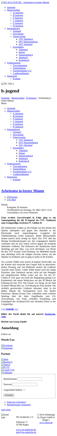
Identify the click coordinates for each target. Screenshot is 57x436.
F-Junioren (18, 18)
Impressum (12, 76)
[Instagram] (7, 348)
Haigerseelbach (26, 55)
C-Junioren (18, 20)
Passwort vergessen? (16, 402)
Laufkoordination (21, 73)
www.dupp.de (46, 422)
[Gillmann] (6, 372)
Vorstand (17, 31)
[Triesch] (5, 364)
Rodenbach (24, 60)
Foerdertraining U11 (22, 71)
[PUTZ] (5, 367)
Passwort (8, 384)
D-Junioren (18, 26)
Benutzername (10, 379)
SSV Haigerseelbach (28, 41)
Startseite (11, 7)
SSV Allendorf (25, 44)
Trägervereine (19, 36)
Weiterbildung (19, 68)
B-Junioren (18, 15)
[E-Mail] (11, 199)
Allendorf (23, 49)
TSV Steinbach (26, 39)
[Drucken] (12, 197)
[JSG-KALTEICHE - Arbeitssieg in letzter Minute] (25, 2)
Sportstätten (18, 47)
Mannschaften (13, 10)
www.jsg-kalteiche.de (26, 429)
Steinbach (23, 57)
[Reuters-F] (7, 362)
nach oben (6, 409)
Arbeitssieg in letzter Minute (22, 191)
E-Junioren (18, 23)
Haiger (22, 52)
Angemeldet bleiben (13, 390)
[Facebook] (7, 345)
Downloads (18, 34)
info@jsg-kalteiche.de (26, 432)
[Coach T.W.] (8, 370)
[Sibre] (4, 359)
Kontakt (16, 78)
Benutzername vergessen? (19, 404)
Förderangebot (13, 63)
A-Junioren (18, 12)
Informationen (13, 28)
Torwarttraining (20, 65)
